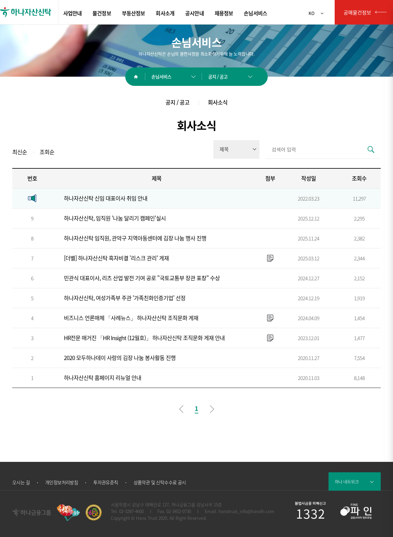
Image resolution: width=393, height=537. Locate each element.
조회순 (47, 152)
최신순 (19, 152)
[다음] (212, 408)
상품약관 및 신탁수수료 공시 (160, 482)
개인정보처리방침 (61, 482)
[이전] (180, 408)
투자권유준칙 (105, 482)
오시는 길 (21, 482)
